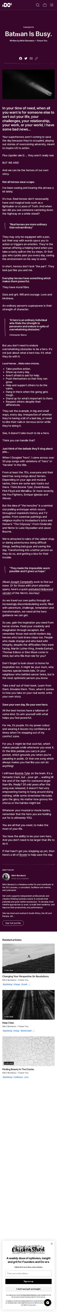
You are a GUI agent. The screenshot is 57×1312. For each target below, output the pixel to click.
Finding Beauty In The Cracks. (18, 1062)
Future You (42, 40)
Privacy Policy (32, 1305)
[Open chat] (47, 1302)
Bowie (23, 847)
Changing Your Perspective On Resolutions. (26, 969)
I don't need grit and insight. (28, 1289)
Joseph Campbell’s (21, 574)
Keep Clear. (8, 1015)
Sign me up (28, 1281)
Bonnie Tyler (22, 766)
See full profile (12, 916)
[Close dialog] (52, 1244)
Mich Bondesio (28, 40)
